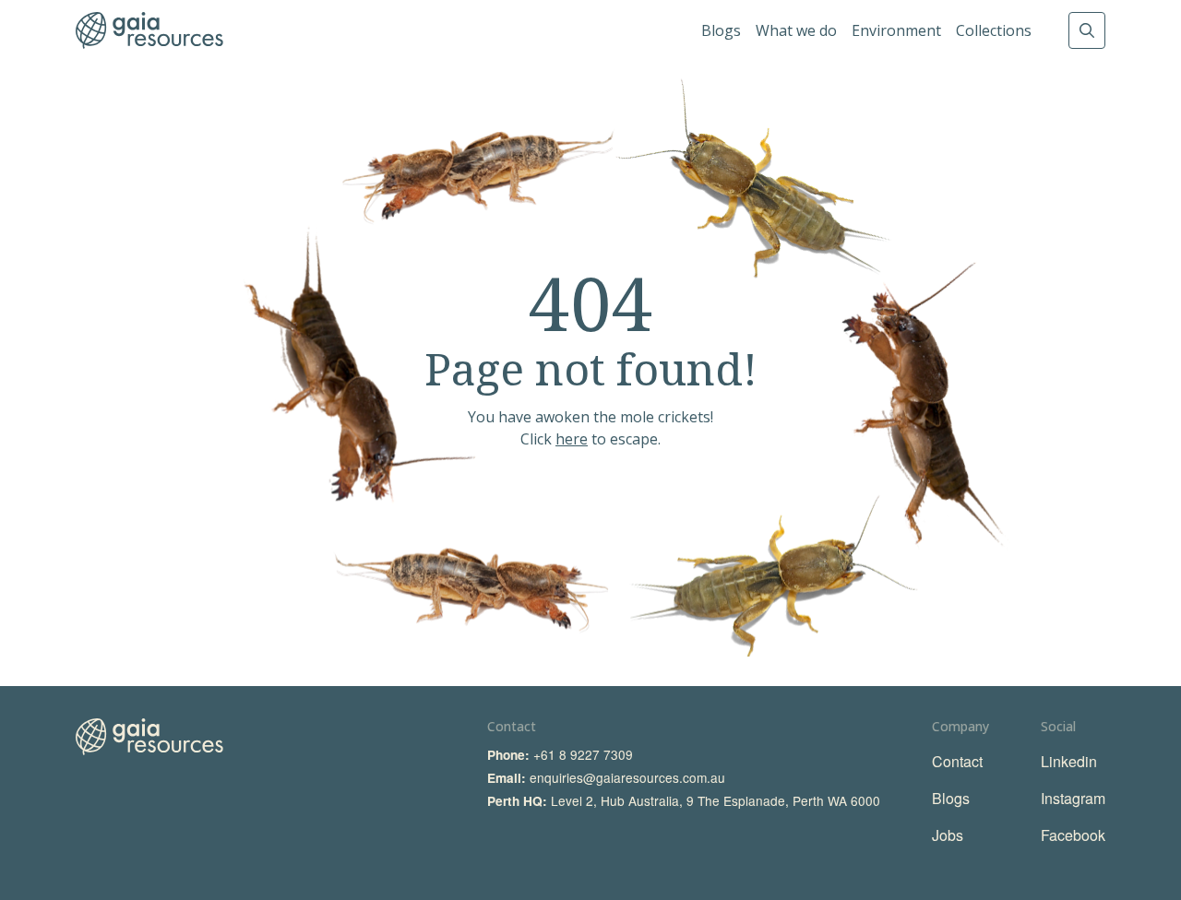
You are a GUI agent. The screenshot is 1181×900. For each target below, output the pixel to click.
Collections (994, 30)
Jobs (947, 835)
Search (1086, 30)
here (571, 439)
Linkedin (1069, 761)
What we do (796, 30)
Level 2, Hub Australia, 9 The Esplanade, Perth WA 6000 (715, 800)
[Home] (149, 30)
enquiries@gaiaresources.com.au (627, 777)
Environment (896, 30)
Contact (957, 761)
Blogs (721, 30)
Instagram (1073, 798)
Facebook (1073, 835)
